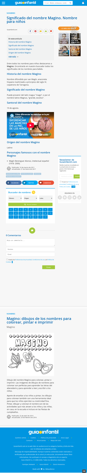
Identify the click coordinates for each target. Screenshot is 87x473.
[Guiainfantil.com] (25, 4)
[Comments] (51, 31)
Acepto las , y (69, 184)
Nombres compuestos (14, 176)
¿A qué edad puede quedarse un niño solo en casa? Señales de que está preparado (75, 34)
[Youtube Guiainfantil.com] (79, 197)
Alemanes (37, 174)
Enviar (48, 267)
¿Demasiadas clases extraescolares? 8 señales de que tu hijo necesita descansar (66, 49)
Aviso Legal (65, 438)
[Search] (70, 3)
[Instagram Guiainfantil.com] (69, 197)
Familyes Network (28, 464)
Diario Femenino (59, 464)
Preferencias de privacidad (23, 260)
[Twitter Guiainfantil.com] (74, 197)
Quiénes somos (20, 438)
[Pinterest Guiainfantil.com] (64, 197)
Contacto (29, 440)
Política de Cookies (65, 187)
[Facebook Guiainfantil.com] (59, 197)
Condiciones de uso (38, 260)
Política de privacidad (48, 438)
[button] (8, 4)
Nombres (11, 13)
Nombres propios (26, 174)
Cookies (33, 438)
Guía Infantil (44, 464)
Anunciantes (41, 440)
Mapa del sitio (56, 440)
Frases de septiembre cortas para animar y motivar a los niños (64, 38)
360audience (49, 469)
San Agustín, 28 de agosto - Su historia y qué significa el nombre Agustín (75, 49)
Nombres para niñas (13, 174)
